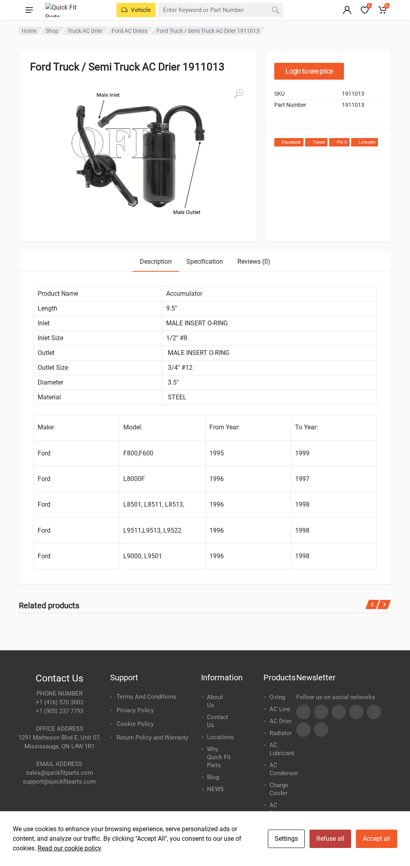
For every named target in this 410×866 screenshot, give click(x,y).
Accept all (376, 838)
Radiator (280, 733)
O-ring (277, 697)
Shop (52, 31)
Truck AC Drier (85, 31)
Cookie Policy (135, 724)
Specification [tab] (204, 261)
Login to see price (309, 71)
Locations (220, 737)
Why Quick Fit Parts (219, 757)
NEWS (215, 789)
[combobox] (220, 10)
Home (29, 31)
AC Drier (280, 721)
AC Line (279, 709)
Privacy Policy (135, 710)
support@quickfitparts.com (59, 781)
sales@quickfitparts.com (59, 772)
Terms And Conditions (146, 696)
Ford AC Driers (129, 31)
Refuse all (330, 838)
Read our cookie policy (69, 848)
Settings (286, 838)
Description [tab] (156, 261)
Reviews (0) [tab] (253, 261)
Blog (213, 777)
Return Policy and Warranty (152, 737)
